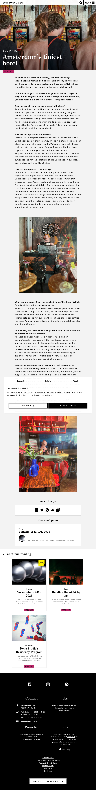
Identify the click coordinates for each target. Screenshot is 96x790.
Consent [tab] (20, 381)
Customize (26, 406)
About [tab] (75, 381)
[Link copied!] (58, 510)
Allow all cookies (68, 406)
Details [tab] (48, 381)
